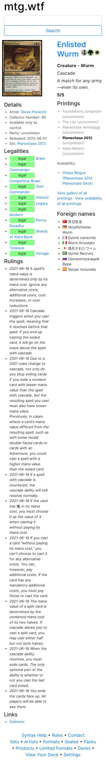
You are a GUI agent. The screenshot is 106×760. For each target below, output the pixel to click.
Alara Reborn (73, 148)
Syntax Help (35, 735)
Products (26, 748)
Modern (16, 214)
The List (70, 122)
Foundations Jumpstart (82, 111)
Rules (58, 735)
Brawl (40, 158)
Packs (90, 741)
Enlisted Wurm (71, 49)
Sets (15, 741)
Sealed (72, 741)
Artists (31, 741)
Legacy (42, 203)
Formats (52, 741)
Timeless (17, 248)
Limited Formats (56, 748)
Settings (72, 754)
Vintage (42, 253)
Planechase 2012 (31, 143)
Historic (42, 197)
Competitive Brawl (25, 181)
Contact (76, 735)
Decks (85, 748)
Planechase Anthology (81, 127)
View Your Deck (43, 754)
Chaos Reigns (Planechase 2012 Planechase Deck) (78, 178)
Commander (20, 170)
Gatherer (17, 721)
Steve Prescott (33, 112)
